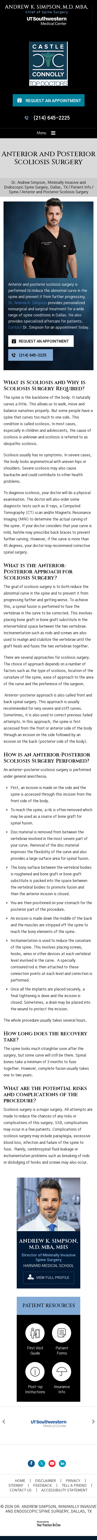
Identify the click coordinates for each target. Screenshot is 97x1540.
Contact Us (21, 1490)
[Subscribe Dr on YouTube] (52, 1463)
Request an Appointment (53, 101)
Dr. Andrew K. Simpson (27, 303)
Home (20, 1481)
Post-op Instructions (35, 1389)
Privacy (73, 1481)
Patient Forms (62, 1350)
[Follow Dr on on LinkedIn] (62, 1463)
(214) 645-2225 (51, 118)
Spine (14, 192)
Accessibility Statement (64, 1490)
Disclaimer (45, 1481)
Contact (15, 327)
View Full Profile (52, 1278)
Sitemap (15, 1485)
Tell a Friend (74, 1485)
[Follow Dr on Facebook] (31, 1463)
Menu (41, 133)
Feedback (42, 1485)
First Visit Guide (35, 1350)
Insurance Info (62, 1389)
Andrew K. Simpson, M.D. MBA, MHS (48, 1244)
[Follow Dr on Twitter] (41, 1463)
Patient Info (81, 187)
